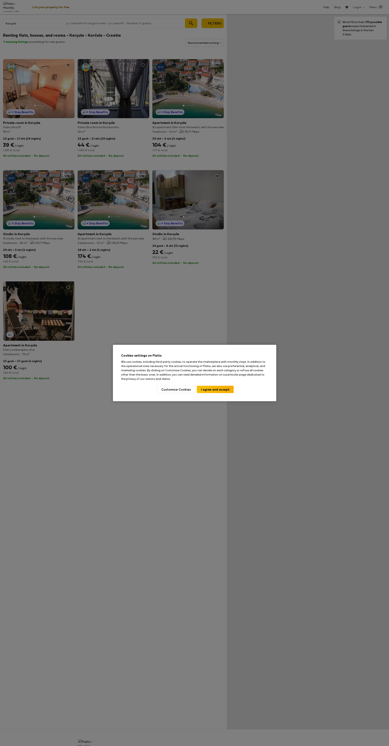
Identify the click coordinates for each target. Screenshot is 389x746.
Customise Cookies (176, 389)
